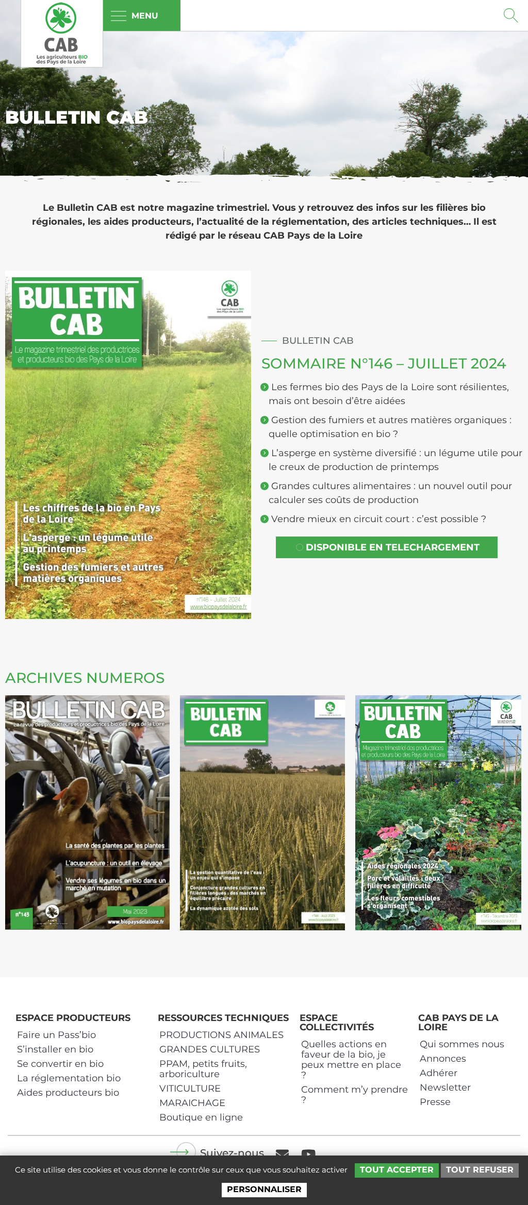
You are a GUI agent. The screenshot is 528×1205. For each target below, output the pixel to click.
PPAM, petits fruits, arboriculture (203, 1069)
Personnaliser (264, 1189)
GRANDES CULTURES (209, 1049)
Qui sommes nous (462, 1044)
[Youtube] (308, 1154)
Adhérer (438, 1073)
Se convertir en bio (60, 1063)
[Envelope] (282, 1154)
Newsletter (445, 1087)
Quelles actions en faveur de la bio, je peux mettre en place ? (351, 1060)
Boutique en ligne (201, 1117)
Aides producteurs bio (68, 1092)
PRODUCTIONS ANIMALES (221, 1035)
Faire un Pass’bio (56, 1035)
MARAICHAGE (192, 1103)
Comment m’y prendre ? (354, 1095)
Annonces (443, 1058)
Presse (435, 1102)
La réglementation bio (69, 1078)
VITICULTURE (190, 1088)
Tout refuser (480, 1170)
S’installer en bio (55, 1049)
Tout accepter (397, 1170)
